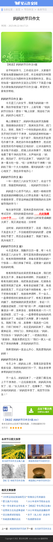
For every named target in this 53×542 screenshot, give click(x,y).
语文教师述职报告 (11, 515)
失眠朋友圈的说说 (11, 519)
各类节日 (42, 9)
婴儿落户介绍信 (10, 501)
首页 (18, 9)
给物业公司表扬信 (36, 497)
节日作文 (29, 9)
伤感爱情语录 (34, 519)
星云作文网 (23, 539)
